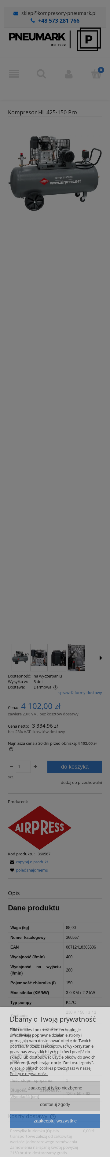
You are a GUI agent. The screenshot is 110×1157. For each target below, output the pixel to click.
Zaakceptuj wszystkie (55, 1120)
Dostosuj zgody (55, 1104)
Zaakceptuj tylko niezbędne (55, 1087)
